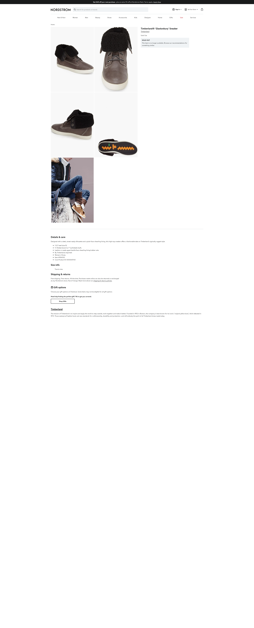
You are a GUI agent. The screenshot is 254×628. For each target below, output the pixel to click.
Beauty (97, 18)
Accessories (123, 18)
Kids (135, 18)
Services (193, 18)
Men (86, 18)
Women (75, 18)
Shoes (109, 18)
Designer (147, 18)
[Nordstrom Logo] (60, 10)
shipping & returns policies (102, 281)
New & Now (61, 18)
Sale (181, 18)
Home (160, 18)
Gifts (171, 18)
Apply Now (157, 2)
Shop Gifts (62, 301)
